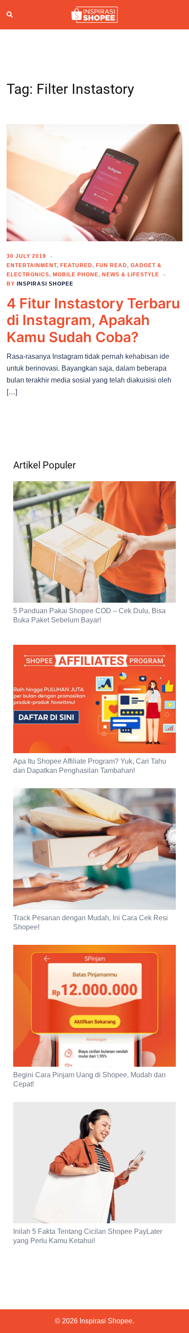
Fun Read (111, 265)
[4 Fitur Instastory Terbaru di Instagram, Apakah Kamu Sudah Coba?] (94, 182)
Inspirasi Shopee (45, 284)
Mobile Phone (75, 275)
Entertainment (32, 265)
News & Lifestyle (130, 275)
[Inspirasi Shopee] (94, 14)
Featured (76, 265)
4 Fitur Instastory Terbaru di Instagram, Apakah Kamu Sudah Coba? (93, 320)
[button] (10, 14)
